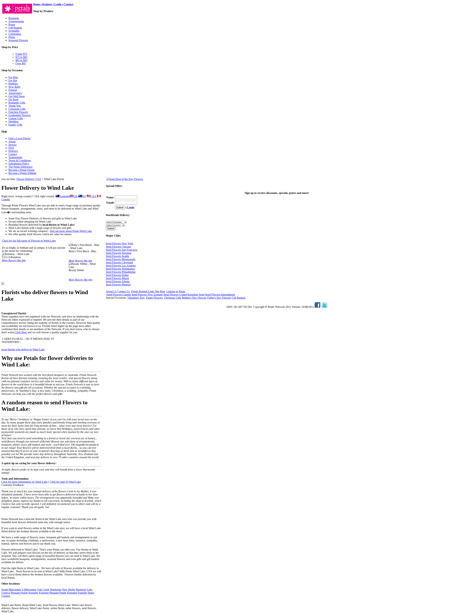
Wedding (13, 121)
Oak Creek (43, 589)
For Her (12, 80)
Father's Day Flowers (219, 297)
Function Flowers (18, 112)
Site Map (160, 291)
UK (75, 196)
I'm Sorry (13, 99)
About (11, 141)
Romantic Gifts (16, 102)
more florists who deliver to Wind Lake (23, 349)
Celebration (14, 33)
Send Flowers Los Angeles (121, 265)
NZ (84, 196)
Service (12, 144)
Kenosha (33, 592)
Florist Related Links (142, 291)
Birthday (13, 83)
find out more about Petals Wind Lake (71, 231)
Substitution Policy (18, 163)
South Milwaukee (11, 589)
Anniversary (15, 93)
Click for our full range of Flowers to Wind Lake (29, 240)
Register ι (48, 4)
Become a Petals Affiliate (22, 173)
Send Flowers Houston (118, 252)
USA (93, 196)
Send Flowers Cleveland (119, 262)
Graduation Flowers (19, 115)
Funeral (12, 89)
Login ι (59, 4)
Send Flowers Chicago (118, 246)
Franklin (82, 592)
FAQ (11, 147)
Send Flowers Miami (117, 278)
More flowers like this (14, 260)
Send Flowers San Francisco (121, 249)
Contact (69, 4)
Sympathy (14, 30)
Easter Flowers (154, 297)
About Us (111, 291)
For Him (13, 77)
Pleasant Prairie (19, 592)
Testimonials (15, 157)
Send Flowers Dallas (117, 275)
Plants (11, 37)
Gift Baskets (15, 27)
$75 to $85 (21, 57)
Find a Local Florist (19, 138)
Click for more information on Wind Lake (24, 481)
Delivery (13, 151)
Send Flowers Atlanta (118, 281)
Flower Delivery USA (28, 179)
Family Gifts (15, 124)
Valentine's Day (136, 297)
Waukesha (55, 589)
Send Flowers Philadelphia (120, 271)
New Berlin (68, 589)
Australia (64, 196)
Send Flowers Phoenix (118, 284)
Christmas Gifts (172, 297)
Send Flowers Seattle (117, 256)
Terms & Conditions (19, 160)
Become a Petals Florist (21, 169)
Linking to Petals (175, 291)
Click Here (21, 332)
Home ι (37, 4)
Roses (11, 24)
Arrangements (16, 21)
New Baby (14, 86)
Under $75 (21, 53)
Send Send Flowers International (217, 294)
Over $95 (20, 63)
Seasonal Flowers (18, 40)
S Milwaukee (29, 589)
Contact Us (123, 291)
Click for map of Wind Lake (65, 481)
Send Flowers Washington (120, 268)
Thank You (14, 105)
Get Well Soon (16, 96)
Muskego (81, 589)
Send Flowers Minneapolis (120, 259)
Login (130, 207)
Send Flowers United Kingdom (180, 294)
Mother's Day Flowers (194, 297)
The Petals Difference (20, 166)
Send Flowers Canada (118, 294)
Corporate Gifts (17, 108)
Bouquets (13, 18)
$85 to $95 (21, 60)
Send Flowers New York (119, 243)
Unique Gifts (15, 118)
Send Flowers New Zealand (147, 294)
